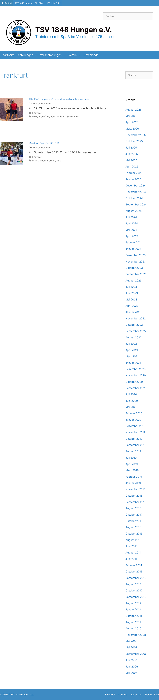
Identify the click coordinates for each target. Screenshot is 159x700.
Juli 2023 (131, 286)
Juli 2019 (131, 457)
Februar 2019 (133, 476)
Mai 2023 (131, 299)
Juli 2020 (131, 394)
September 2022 (135, 331)
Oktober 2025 (134, 141)
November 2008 (135, 634)
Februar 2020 (133, 413)
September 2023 (136, 274)
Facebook (110, 694)
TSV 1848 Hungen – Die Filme (29, 3)
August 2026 (133, 109)
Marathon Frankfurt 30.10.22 (44, 143)
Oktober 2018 (133, 495)
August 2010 (133, 628)
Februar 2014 (133, 565)
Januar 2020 (133, 419)
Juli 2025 (131, 147)
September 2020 (136, 388)
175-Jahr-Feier (54, 3)
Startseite (8, 55)
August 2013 (133, 584)
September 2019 (135, 445)
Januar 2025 (133, 179)
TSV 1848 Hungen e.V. (73, 29)
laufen (60, 116)
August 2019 (133, 451)
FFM (34, 116)
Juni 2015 (131, 546)
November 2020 (135, 375)
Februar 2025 (133, 172)
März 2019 (132, 470)
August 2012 (133, 603)
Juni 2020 (131, 400)
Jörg (52, 116)
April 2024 (131, 236)
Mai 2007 (131, 647)
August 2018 (133, 508)
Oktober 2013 (134, 571)
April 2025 (131, 166)
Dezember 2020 (135, 369)
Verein (72, 55)
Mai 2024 (131, 229)
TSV (59, 160)
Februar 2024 (133, 242)
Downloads (91, 55)
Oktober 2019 (134, 438)
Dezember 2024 (135, 185)
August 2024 (133, 210)
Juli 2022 (131, 343)
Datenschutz (152, 694)
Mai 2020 (131, 407)
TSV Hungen (72, 116)
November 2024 (135, 191)
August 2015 (133, 540)
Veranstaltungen (51, 55)
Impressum (136, 694)
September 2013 (135, 577)
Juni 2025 (131, 154)
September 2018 (135, 502)
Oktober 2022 (134, 324)
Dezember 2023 (135, 255)
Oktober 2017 (133, 514)
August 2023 (133, 280)
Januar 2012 (133, 609)
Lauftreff (37, 113)
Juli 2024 (131, 217)
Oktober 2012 (133, 590)
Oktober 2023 (134, 267)
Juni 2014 (131, 558)
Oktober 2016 (134, 521)
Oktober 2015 (133, 533)
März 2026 (132, 128)
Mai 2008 (131, 641)
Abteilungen (25, 55)
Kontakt (8, 3)
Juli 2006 (131, 660)
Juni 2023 (131, 293)
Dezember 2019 (135, 426)
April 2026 (131, 122)
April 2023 (131, 305)
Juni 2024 (131, 223)
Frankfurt (44, 116)
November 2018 (135, 489)
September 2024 (136, 204)
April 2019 (131, 464)
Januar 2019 (133, 483)
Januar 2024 (133, 248)
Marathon (49, 160)
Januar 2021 (133, 362)
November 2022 (135, 318)
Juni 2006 (131, 666)
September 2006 (136, 653)
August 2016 (133, 527)
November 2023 (135, 261)
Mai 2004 (131, 672)
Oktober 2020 (134, 381)
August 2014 (133, 552)
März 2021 (132, 356)
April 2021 (131, 350)
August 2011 (133, 622)
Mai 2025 (131, 160)
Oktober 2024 (134, 198)
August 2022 (133, 337)
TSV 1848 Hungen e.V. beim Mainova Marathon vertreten (59, 99)
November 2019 (135, 432)
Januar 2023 (133, 312)
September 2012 (135, 596)
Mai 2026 (131, 116)
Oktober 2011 (133, 615)
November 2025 (135, 135)
